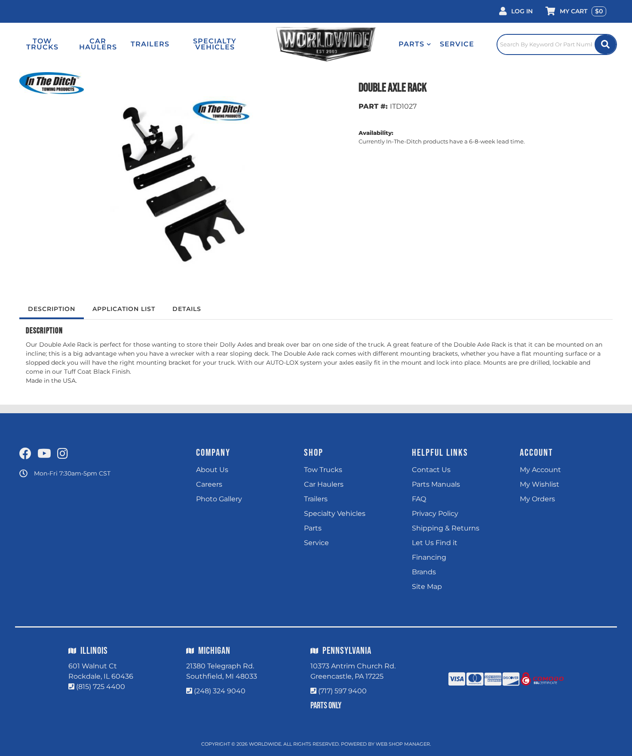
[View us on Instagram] (62, 454)
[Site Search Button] (605, 44)
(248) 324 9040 (219, 691)
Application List (123, 309)
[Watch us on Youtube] (44, 454)
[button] (415, 44)
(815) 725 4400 (100, 687)
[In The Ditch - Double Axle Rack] (51, 82)
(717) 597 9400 (342, 691)
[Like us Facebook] (25, 454)
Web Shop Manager (403, 744)
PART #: (373, 106)
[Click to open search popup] (557, 44)
